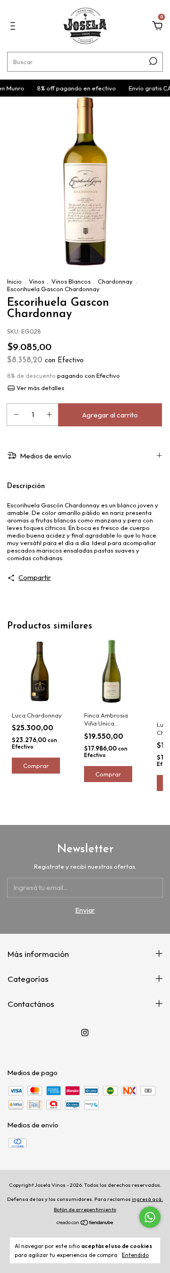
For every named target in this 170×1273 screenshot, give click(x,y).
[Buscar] (152, 61)
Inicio (14, 281)
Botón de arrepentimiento (85, 1209)
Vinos (36, 281)
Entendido (135, 1254)
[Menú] (14, 27)
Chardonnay (115, 281)
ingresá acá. (147, 1199)
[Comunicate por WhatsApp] (150, 1217)
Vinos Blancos (71, 281)
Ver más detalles (39, 388)
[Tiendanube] (85, 1223)
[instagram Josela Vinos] (85, 1032)
